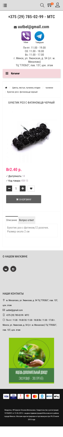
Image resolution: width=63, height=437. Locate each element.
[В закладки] (31, 189)
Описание (11, 220)
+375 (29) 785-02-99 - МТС (31, 16)
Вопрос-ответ (26, 220)
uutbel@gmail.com (33, 26)
